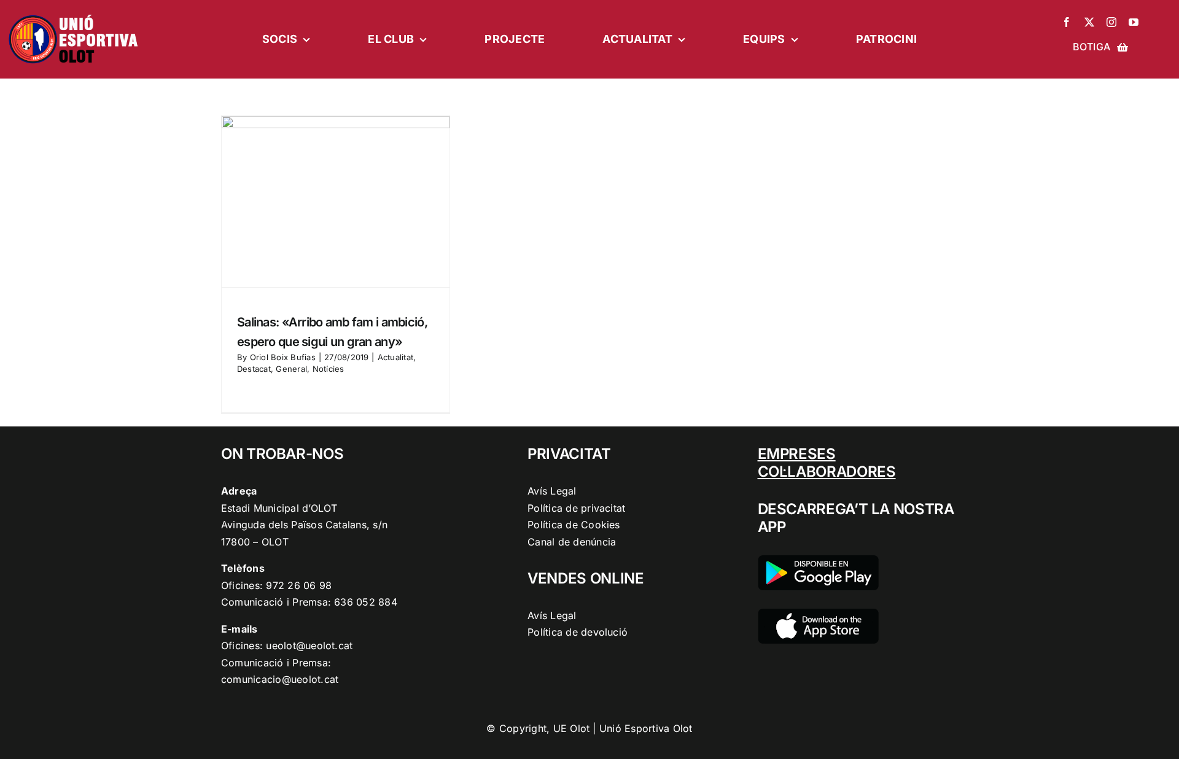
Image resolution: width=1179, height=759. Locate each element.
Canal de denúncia (571, 542)
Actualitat (395, 357)
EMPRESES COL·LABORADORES (827, 462)
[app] (818, 613)
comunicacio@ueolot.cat (279, 679)
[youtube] (1133, 22)
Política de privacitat (576, 508)
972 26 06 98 (299, 585)
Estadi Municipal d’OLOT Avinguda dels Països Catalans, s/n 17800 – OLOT (304, 525)
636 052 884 (365, 602)
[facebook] (1067, 22)
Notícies (328, 369)
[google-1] (818, 560)
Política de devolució (577, 632)
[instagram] (1111, 22)
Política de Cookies (573, 524)
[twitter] (1089, 22)
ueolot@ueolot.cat (309, 645)
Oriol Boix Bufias (283, 357)
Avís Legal (551, 491)
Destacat (254, 369)
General (291, 369)
